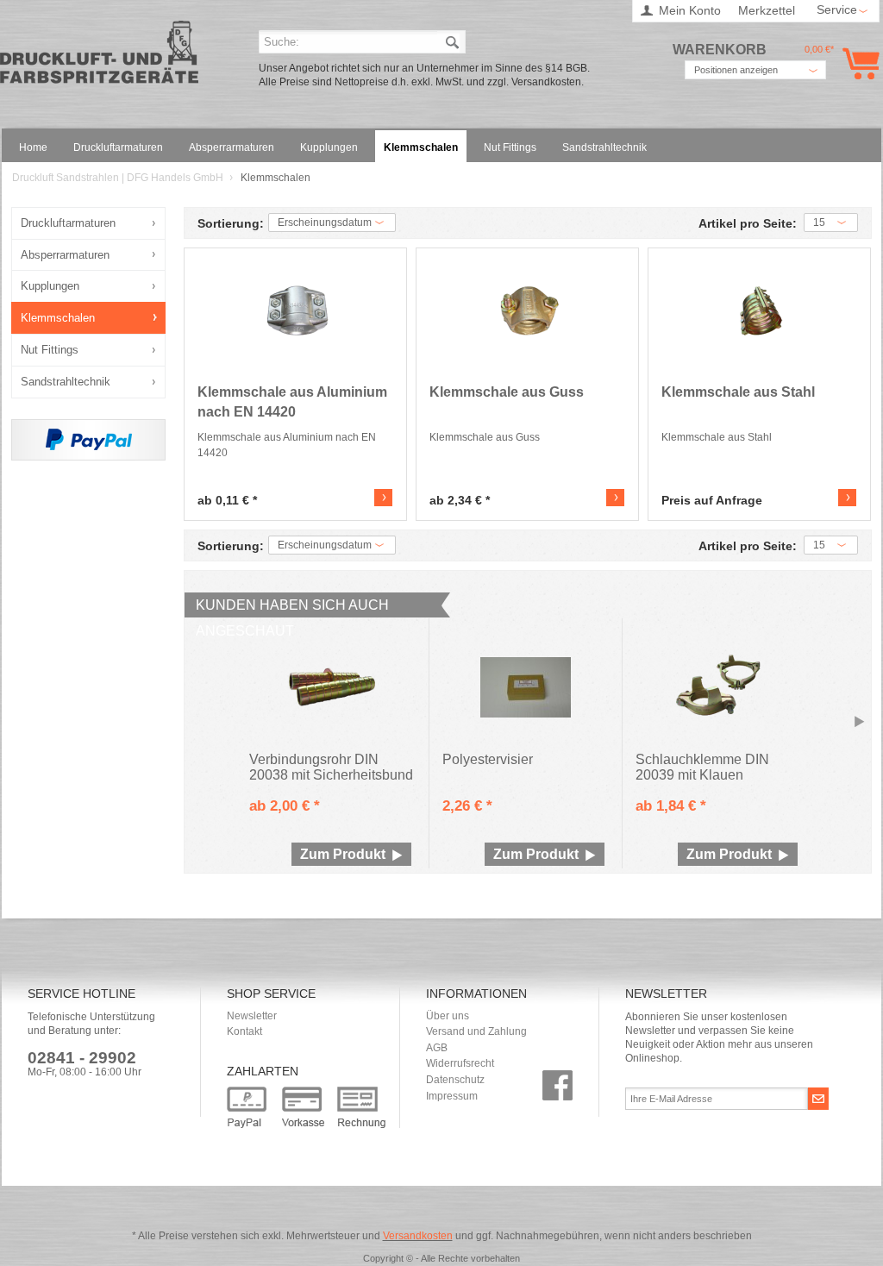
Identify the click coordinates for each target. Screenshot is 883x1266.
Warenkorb (858, 63)
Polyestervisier (487, 759)
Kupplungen (50, 285)
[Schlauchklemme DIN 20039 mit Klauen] (719, 687)
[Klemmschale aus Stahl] (761, 310)
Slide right (860, 722)
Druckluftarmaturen (68, 222)
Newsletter (252, 1016)
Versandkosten (418, 1236)
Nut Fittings (49, 349)
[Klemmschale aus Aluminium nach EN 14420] (297, 310)
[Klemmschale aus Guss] (529, 310)
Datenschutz (455, 1080)
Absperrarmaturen (65, 254)
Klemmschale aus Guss (506, 392)
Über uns (447, 1016)
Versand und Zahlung (476, 1031)
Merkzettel (766, 10)
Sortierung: (230, 223)
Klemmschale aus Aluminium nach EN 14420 (292, 402)
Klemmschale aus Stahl (738, 392)
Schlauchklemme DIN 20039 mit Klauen (702, 767)
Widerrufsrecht (460, 1063)
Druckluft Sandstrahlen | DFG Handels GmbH (99, 57)
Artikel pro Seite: (747, 223)
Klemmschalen (58, 317)
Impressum (452, 1096)
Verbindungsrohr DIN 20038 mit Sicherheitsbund (331, 767)
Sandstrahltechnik (65, 381)
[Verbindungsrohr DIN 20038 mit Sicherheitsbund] (332, 687)
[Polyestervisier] (526, 687)
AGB (437, 1048)
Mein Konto (690, 10)
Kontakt (244, 1031)
